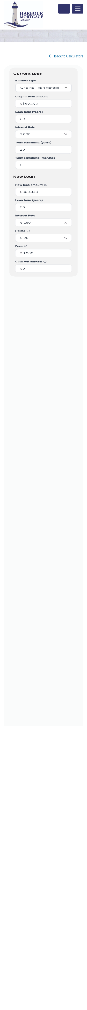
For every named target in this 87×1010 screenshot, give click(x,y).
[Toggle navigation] (77, 9)
